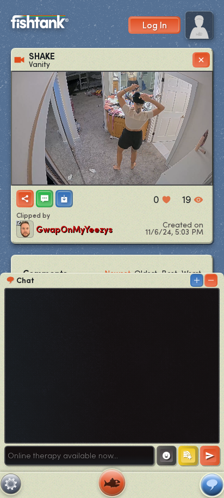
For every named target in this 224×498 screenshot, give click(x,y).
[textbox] (79, 455)
